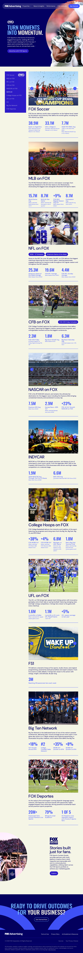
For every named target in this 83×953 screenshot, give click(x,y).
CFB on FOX (10, 85)
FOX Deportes (11, 109)
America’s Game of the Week (57, 254)
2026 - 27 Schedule (36, 254)
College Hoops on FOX (14, 95)
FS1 (7, 102)
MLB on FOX (10, 78)
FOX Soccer (10, 75)
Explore (53, 873)
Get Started (74, 6)
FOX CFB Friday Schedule (68, 322)
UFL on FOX (10, 99)
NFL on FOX (10, 82)
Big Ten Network (11, 105)
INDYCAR (9, 92)
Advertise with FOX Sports (18, 51)
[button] (31, 88)
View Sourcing (52, 949)
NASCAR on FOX (11, 89)
